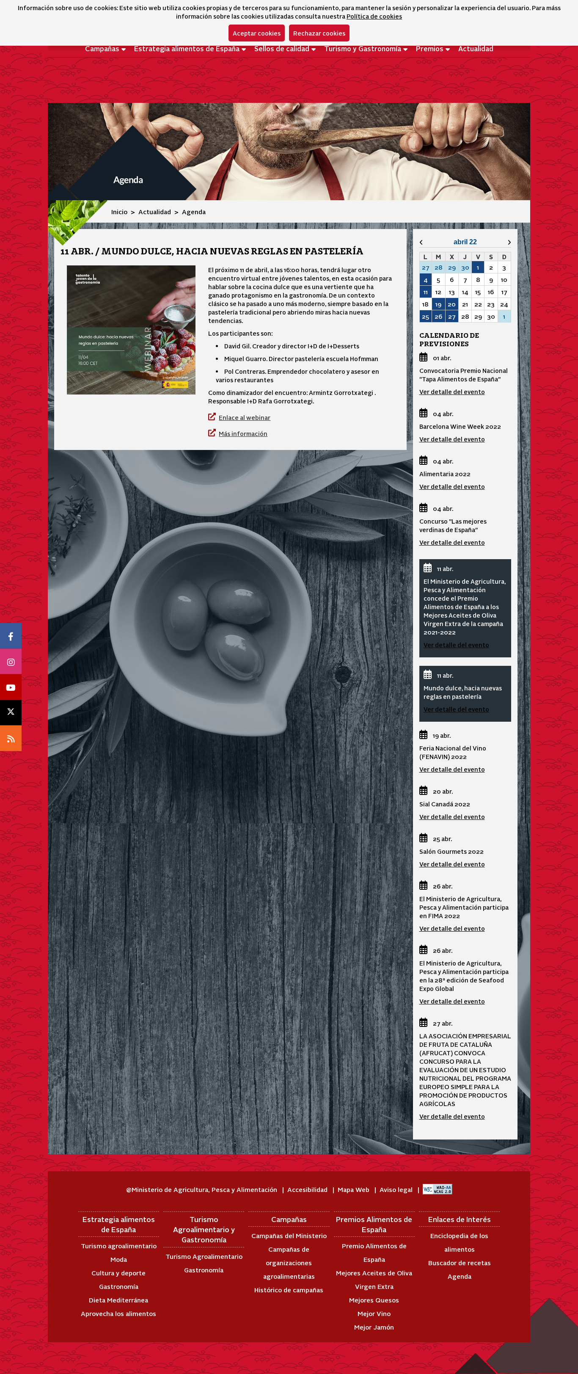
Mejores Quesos (374, 1300)
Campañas (102, 48)
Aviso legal (397, 1189)
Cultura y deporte (118, 1273)
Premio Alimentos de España (374, 1252)
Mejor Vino (374, 1313)
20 (452, 304)
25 (425, 316)
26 (438, 316)
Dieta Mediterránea (118, 1300)
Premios (429, 48)
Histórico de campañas (288, 1290)
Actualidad (475, 48)
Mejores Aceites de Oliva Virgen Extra (374, 1279)
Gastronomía (118, 1286)
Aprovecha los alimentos (118, 1313)
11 (426, 291)
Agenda (459, 1276)
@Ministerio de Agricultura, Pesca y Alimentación (202, 1189)
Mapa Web (354, 1189)
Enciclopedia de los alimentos (459, 1242)
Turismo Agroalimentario (203, 1256)
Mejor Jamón (374, 1327)
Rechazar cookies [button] (319, 33)
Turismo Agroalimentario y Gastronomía (204, 1229)
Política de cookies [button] (374, 16)
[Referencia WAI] (437, 1189)
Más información (243, 433)
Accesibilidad (308, 1189)
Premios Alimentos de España (374, 1224)
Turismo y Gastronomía (362, 48)
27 (452, 316)
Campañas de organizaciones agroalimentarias (289, 1262)
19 (438, 304)
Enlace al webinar (244, 417)
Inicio (119, 211)
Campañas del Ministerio (289, 1235)
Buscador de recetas (459, 1262)
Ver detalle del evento (452, 391)
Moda (118, 1259)
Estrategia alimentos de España (186, 48)
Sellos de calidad (281, 48)
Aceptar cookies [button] (257, 33)
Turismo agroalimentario (119, 1246)
